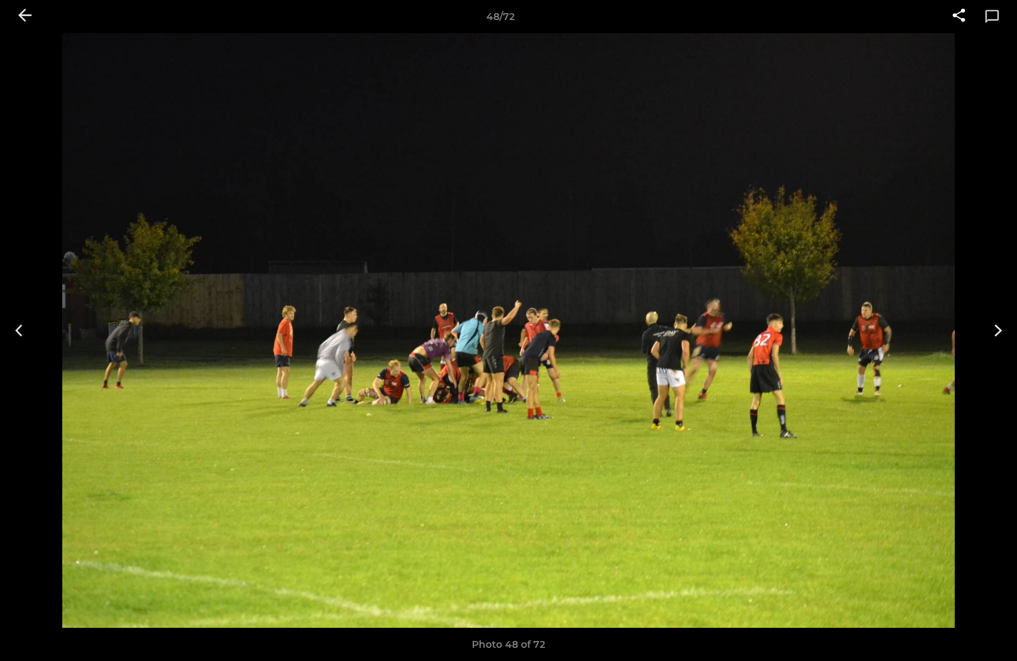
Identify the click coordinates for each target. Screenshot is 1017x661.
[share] (959, 16)
